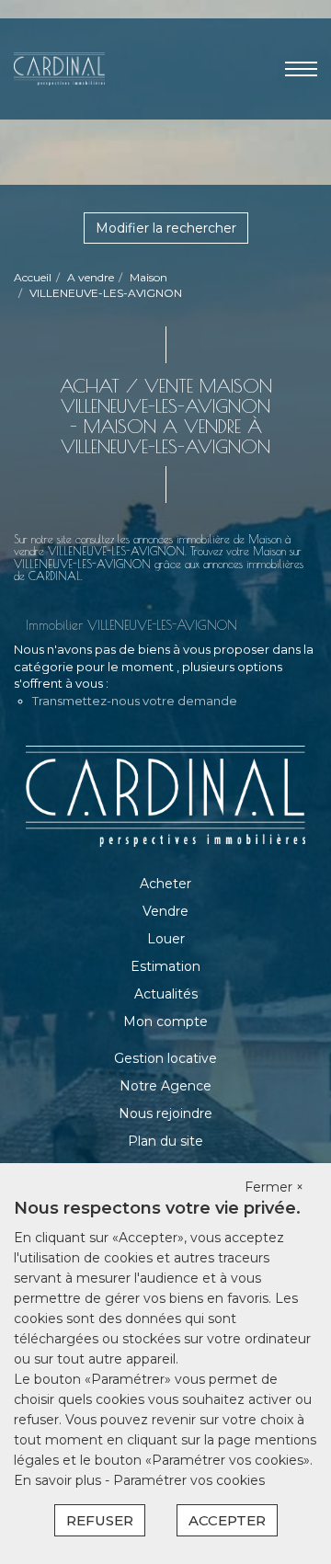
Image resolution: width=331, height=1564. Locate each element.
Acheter (165, 883)
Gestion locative (165, 1058)
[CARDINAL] (59, 68)
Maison (148, 277)
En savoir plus (59, 1480)
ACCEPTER (227, 1520)
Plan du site (165, 1141)
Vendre (165, 911)
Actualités (166, 994)
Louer (166, 938)
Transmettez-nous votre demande (134, 700)
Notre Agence (165, 1086)
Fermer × (274, 1187)
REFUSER (99, 1520)
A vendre (90, 277)
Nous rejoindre (165, 1113)
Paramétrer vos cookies (189, 1480)
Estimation (165, 966)
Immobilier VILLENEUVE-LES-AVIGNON (131, 625)
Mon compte (165, 1021)
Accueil (32, 277)
